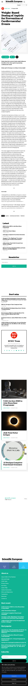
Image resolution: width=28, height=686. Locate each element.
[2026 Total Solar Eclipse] (14, 421)
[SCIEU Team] (2, 8)
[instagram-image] (7, 509)
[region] (14, 674)
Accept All (14, 676)
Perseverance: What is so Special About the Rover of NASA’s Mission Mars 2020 (12, 313)
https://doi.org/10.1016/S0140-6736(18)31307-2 (12, 208)
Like (5, 562)
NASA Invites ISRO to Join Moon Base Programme (12, 226)
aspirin (17, 84)
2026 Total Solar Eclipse (9, 231)
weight (15, 76)
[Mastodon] (21, 350)
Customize (14, 679)
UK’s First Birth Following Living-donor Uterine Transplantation (13, 308)
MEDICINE (5, 49)
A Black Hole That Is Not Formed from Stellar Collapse (13, 243)
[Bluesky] (18, 350)
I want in (14, 266)
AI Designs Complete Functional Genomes (14, 234)
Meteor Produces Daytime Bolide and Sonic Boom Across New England (14, 248)
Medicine (22, 215)
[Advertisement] (14, 278)
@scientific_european (10, 498)
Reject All (14, 683)
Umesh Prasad (6, 408)
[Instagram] (6, 350)
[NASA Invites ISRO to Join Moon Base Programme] (14, 389)
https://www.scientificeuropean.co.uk (14, 343)
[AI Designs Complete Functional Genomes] (14, 450)
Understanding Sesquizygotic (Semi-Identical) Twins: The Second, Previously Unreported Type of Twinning (13, 300)
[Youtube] (16, 350)
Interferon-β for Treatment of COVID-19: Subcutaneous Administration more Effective (14, 631)
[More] (17, 57)
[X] (11, 350)
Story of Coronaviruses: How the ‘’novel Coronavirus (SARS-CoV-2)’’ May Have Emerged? (13, 646)
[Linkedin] (9, 350)
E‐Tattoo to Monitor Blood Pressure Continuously (12, 635)
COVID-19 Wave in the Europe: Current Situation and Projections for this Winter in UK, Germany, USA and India (13, 324)
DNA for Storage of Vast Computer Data (11, 304)
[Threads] (23, 350)
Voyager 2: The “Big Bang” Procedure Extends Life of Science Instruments (12, 238)
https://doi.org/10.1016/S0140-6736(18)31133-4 (12, 201)
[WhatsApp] (14, 350)
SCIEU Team (7, 8)
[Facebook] (4, 350)
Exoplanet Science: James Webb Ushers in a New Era (13, 318)
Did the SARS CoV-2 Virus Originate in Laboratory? (13, 639)
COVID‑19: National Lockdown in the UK (13, 642)
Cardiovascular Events (14, 215)
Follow (25, 498)
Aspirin (7, 215)
